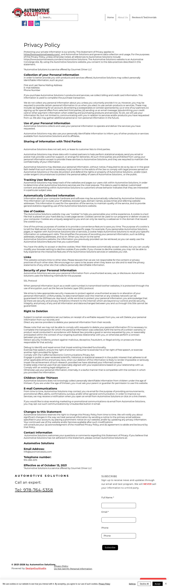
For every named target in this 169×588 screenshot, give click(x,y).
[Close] (165, 584)
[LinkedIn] (37, 23)
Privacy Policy (61, 566)
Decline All (144, 583)
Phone (104, 528)
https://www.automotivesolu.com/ (42, 54)
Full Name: (107, 498)
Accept (157, 583)
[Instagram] (30, 23)
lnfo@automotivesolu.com (38, 452)
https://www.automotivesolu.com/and (44, 59)
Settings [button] (132, 583)
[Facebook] (24, 23)
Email (104, 512)
